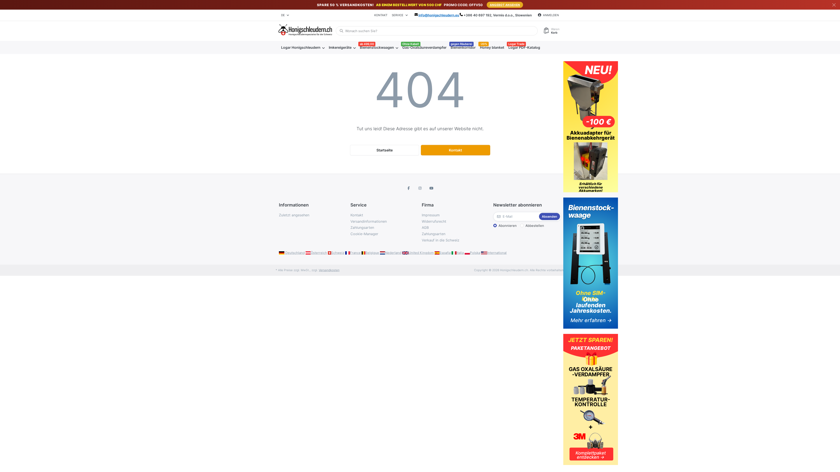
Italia (460, 253)
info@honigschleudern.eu (438, 15)
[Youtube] (431, 188)
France (355, 253)
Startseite (384, 150)
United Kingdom (421, 253)
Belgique (372, 253)
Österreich (319, 253)
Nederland (393, 253)
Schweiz (337, 253)
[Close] (834, 5)
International (497, 253)
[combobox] (285, 15)
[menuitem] (303, 47)
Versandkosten (329, 270)
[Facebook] (409, 188)
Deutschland (294, 253)
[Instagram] (420, 188)
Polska (475, 253)
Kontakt (380, 15)
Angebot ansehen (505, 5)
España (445, 253)
